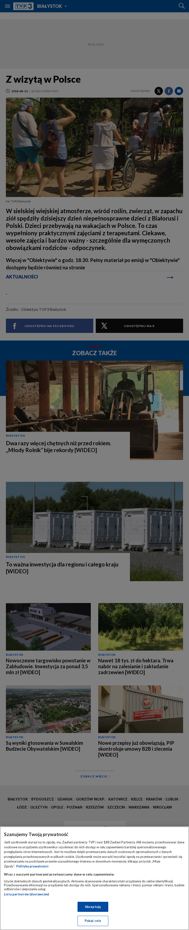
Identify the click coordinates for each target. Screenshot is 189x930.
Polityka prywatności (32, 866)
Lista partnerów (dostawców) (26, 894)
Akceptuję (93, 907)
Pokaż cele (93, 921)
